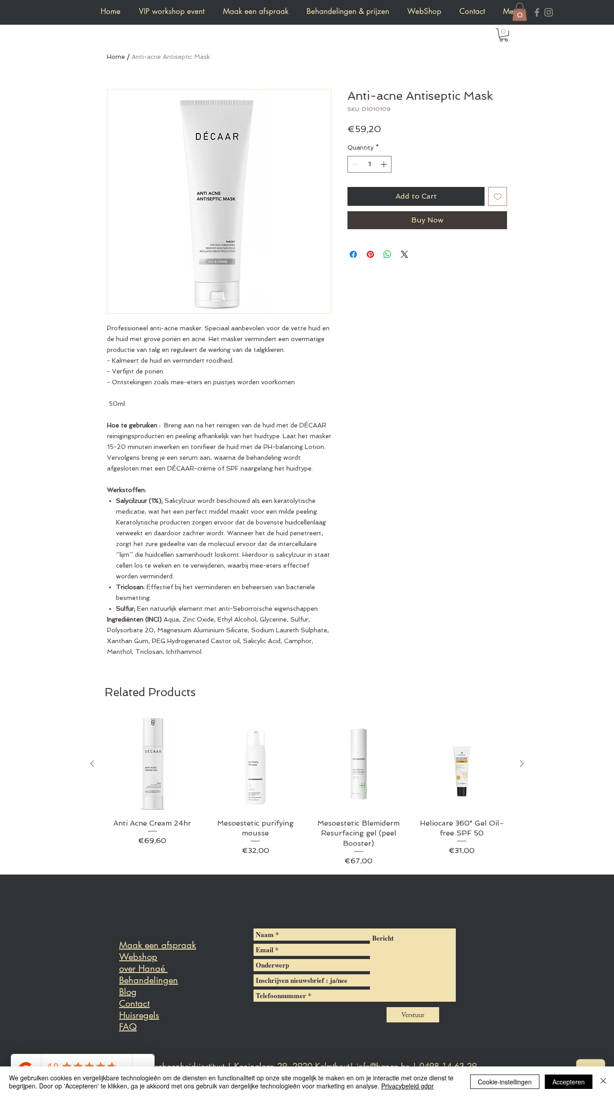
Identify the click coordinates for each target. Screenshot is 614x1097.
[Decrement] (354, 164)
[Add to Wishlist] (497, 196)
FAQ (128, 1027)
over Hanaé (143, 968)
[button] (519, 12)
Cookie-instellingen (505, 1081)
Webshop (138, 957)
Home (116, 56)
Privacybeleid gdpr (407, 1085)
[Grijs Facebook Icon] (537, 12)
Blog (128, 992)
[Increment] (384, 164)
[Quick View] (152, 764)
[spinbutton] (369, 164)
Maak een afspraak (157, 945)
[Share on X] (404, 254)
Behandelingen (148, 980)
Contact (134, 1003)
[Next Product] (521, 763)
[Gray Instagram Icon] (548, 12)
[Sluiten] (603, 1082)
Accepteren (568, 1081)
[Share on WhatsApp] (387, 254)
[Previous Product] (92, 763)
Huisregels (139, 1015)
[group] (307, 791)
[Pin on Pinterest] (370, 254)
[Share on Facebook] (353, 254)
